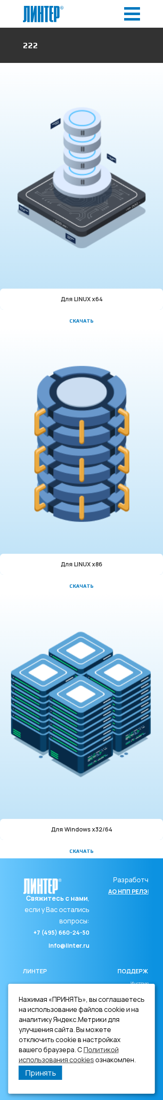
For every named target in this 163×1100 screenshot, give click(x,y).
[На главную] (43, 8)
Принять (40, 1073)
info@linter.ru (68, 945)
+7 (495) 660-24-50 (61, 932)
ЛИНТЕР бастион (37, 978)
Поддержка (136, 971)
